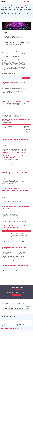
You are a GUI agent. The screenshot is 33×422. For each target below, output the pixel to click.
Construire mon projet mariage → (6, 328)
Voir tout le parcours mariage (17, 328)
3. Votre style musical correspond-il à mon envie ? (11, 36)
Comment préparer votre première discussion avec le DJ (12, 48)
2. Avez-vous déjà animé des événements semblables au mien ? (13, 35)
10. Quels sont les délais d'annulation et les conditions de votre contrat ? (14, 45)
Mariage (6, 5)
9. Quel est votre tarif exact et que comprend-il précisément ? (13, 44)
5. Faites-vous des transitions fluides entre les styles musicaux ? (13, 38)
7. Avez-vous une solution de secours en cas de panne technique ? (13, 41)
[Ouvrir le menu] (32, 1)
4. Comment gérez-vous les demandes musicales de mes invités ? (13, 37)
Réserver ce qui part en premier (11, 5)
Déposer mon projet (26, 1)
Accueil (1, 5)
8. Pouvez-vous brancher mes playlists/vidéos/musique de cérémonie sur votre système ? (17, 43)
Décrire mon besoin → (26, 77)
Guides (4, 5)
